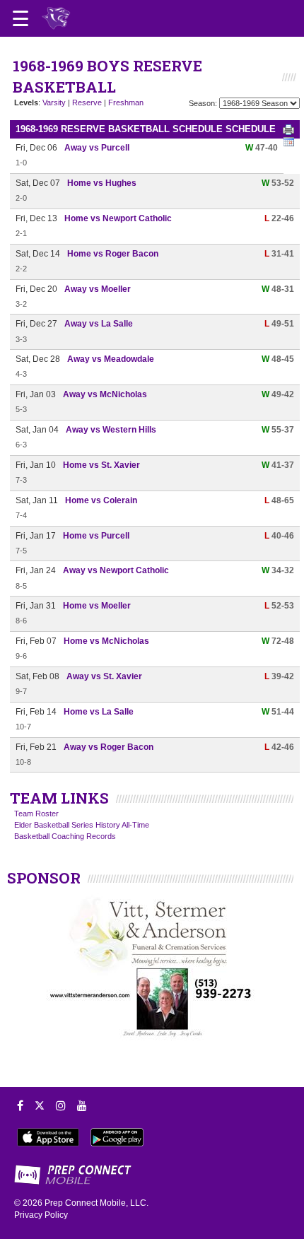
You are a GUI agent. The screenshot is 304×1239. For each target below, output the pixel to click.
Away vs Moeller (97, 289)
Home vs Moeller (97, 606)
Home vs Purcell (96, 536)
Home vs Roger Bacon (112, 254)
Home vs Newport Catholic (118, 218)
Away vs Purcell (96, 148)
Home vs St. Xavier (101, 465)
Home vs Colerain (101, 500)
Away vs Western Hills (111, 430)
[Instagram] (61, 1105)
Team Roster (36, 813)
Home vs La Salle (99, 712)
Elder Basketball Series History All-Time (81, 825)
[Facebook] (20, 1105)
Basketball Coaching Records (65, 836)
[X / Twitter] (39, 1105)
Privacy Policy (41, 1215)
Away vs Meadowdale (110, 359)
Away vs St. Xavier (104, 676)
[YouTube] (82, 1105)
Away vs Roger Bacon (108, 747)
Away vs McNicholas (105, 394)
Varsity (54, 102)
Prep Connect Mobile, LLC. (96, 1203)
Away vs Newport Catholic (116, 570)
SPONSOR (44, 878)
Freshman (126, 102)
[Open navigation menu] (20, 18)
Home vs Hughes (101, 183)
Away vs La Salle (98, 324)
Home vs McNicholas (106, 641)
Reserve (87, 102)
